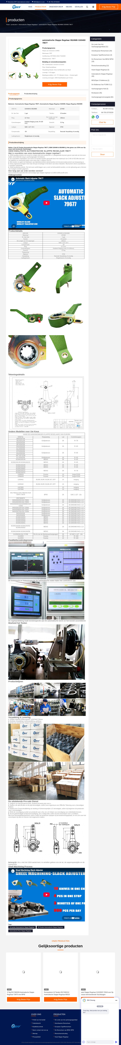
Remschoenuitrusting (61, 1033)
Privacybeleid (36, 1037)
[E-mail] (97, 117)
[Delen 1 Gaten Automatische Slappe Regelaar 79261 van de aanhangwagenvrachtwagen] (97, 971)
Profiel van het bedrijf (39, 1020)
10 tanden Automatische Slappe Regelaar (22, 927)
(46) (102, 75)
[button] (9, 975)
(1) (102, 84)
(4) (102, 55)
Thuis (7, 24)
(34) (102, 51)
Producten (40, 7)
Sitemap (35, 1033)
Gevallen (79, 7)
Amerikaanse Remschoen (62, 1023)
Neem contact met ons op (40, 1030)
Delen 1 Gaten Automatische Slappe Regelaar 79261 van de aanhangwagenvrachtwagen (96, 993)
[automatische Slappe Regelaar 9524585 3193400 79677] (24, 55)
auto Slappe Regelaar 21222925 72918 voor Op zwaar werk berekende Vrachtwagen (60, 993)
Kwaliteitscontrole (38, 1026)
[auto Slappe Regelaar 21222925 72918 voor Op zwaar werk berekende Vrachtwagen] (60, 971)
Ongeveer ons (55, 7)
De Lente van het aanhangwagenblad (66, 1020)
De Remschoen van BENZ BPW (64, 1030)
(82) (102, 97)
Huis (30, 7)
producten (14, 24)
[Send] (116, 1042)
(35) (97, 93)
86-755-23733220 (54, 2)
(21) (100, 45)
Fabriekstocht (37, 1023)
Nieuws (69, 7)
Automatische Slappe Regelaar (28, 24)
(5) (100, 70)
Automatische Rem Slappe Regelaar (20, 931)
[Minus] (116, 1000)
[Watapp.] (93, 117)
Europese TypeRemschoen (63, 1026)
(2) (100, 80)
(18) (102, 60)
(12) (100, 65)
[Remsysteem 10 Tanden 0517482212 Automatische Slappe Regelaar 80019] (23, 971)
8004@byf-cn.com (39, 2)
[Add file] (83, 1042)
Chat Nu (102, 122)
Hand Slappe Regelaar (61, 1037)
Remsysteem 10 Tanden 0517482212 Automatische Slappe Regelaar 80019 (20, 993)
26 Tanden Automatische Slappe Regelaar (50, 927)
